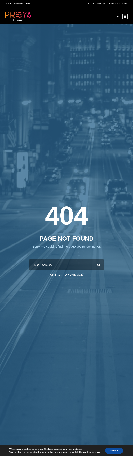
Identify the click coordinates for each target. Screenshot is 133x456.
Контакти (101, 3)
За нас (90, 3)
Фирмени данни (22, 3)
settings (95, 452)
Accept (114, 450)
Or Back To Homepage (66, 274)
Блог (8, 3)
